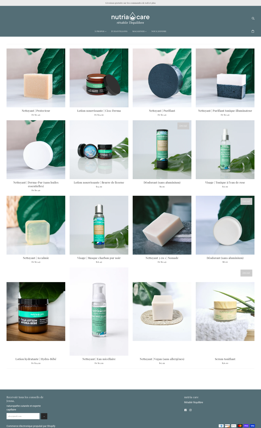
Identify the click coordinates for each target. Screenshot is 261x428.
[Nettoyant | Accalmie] (36, 225)
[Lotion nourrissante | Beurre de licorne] (99, 149)
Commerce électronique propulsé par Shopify (31, 426)
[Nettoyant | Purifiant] (162, 77)
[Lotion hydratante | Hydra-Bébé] (36, 311)
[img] (253, 18)
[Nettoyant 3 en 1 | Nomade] (162, 225)
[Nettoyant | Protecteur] (36, 77)
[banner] (130, 17)
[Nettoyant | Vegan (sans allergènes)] (162, 311)
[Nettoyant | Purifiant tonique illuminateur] (225, 77)
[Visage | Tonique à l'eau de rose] (225, 149)
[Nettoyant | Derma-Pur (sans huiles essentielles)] (36, 149)
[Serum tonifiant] (225, 311)
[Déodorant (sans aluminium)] (162, 149)
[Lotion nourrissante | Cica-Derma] (99, 77)
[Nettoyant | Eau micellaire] (99, 311)
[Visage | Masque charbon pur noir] (99, 225)
